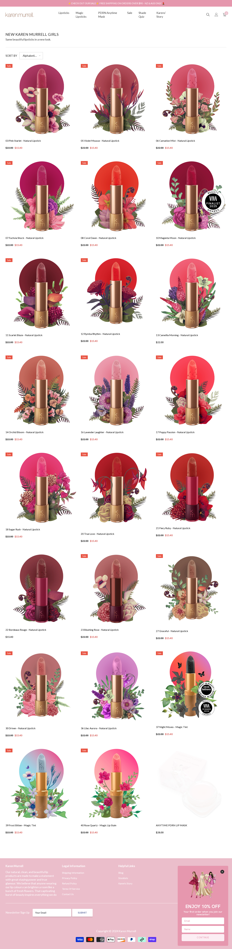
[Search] (208, 15)
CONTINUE (203, 937)
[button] (31, 55)
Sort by (11, 55)
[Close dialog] (222, 872)
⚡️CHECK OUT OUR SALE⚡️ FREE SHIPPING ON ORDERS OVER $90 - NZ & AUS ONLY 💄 (116, 3)
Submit (82, 912)
